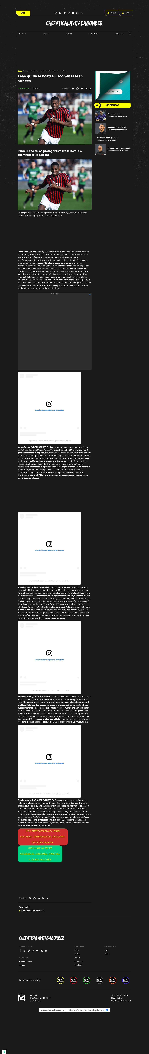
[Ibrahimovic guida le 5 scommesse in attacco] (100, 128)
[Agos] (113, 85)
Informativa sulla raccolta (52, 1010)
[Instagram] (56, 13)
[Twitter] (82, 13)
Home (20, 71)
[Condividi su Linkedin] (86, 88)
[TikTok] (69, 13)
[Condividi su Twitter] (91, 88)
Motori (69, 33)
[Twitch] (60, 13)
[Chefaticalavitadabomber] (75, 938)
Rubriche (119, 33)
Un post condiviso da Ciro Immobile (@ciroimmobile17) (49, 794)
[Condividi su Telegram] (82, 88)
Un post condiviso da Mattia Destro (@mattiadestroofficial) (49, 441)
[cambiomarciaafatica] (99, 980)
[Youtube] (73, 13)
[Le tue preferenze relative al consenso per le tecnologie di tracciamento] (4, 1052)
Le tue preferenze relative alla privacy (85, 1010)
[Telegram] (64, 13)
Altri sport (93, 33)
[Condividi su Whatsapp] (77, 88)
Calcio (25, 71)
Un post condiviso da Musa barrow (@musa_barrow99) (49, 581)
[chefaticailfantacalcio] (86, 980)
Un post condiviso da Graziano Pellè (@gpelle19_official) (49, 690)
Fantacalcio (32, 71)
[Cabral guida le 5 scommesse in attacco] (100, 115)
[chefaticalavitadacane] (126, 980)
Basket (46, 33)
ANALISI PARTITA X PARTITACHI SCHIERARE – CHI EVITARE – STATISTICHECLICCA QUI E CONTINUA (40, 853)
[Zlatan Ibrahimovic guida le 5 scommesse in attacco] (100, 149)
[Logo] (23, 12)
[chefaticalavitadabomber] (60, 980)
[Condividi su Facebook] (73, 88)
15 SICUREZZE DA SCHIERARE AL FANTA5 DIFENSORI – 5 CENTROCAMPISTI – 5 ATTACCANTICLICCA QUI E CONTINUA (42, 837)
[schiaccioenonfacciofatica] (112, 980)
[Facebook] (77, 13)
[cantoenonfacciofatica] (73, 980)
